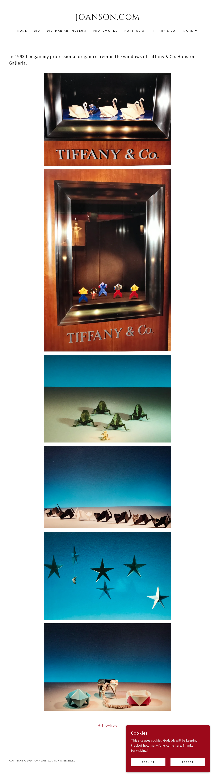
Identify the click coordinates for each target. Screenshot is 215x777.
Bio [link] (37, 31)
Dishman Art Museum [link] (66, 31)
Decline (148, 762)
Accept (188, 762)
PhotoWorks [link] (105, 31)
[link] (107, 18)
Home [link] (22, 31)
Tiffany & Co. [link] (164, 31)
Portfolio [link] (135, 31)
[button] (191, 30)
